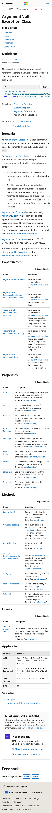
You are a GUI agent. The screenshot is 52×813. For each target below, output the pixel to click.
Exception (28, 104)
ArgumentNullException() (13, 279)
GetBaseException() (11, 525)
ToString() (7, 594)
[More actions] (48, 9)
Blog (36, 798)
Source (6, 461)
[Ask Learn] (36, 9)
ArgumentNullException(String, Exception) (10, 312)
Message (7, 438)
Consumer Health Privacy (12, 805)
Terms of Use (33, 805)
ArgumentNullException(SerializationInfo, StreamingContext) (13, 295)
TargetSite (7, 482)
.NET (11, 9)
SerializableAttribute (22, 121)
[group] (26, 94)
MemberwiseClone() (11, 584)
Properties (8, 43)
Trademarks (7, 809)
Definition (8, 33)
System (17, 59)
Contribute (6, 802)
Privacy (17, 802)
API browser (21, 9)
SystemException (22, 107)
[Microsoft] (26, 3)
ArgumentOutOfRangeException (21, 233)
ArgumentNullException (16, 139)
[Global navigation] (2, 3)
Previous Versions (23, 798)
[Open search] (40, 3)
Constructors (9, 39)
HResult (6, 415)
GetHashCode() (9, 543)
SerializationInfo (39, 555)
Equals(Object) (9, 512)
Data (5, 392)
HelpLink (6, 405)
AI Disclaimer (7, 798)
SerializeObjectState (6, 629)
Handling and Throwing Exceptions (23, 703)
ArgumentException (23, 111)
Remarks (7, 36)
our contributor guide (31, 727)
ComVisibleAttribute (22, 126)
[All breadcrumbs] (4, 9)
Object (17, 104)
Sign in (47, 3)
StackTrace (7, 472)
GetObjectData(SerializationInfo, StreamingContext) (12, 556)
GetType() (7, 573)
